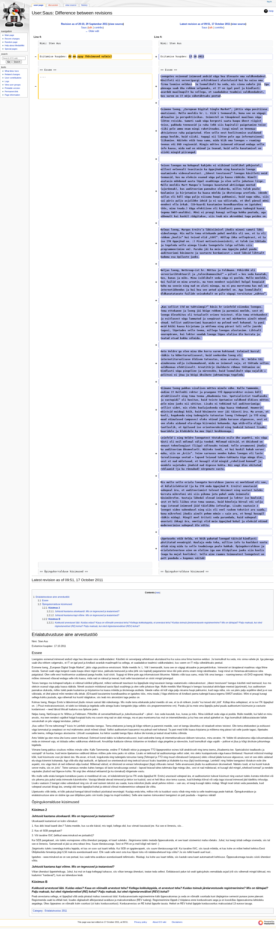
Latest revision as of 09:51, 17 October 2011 (205, 24)
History (84, 5)
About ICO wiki (159, 922)
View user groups (13, 85)
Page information (12, 95)
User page (38, 5)
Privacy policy (140, 922)
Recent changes (12, 39)
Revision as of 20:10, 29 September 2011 (84, 24)
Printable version (12, 88)
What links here (12, 71)
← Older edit (92, 31)
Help (271, 11)
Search (4, 54)
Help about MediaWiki (14, 45)
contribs (98, 27)
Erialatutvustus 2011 (56, 910)
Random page (11, 42)
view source (116, 24)
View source (70, 5)
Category (38, 910)
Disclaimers (177, 922)
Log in (269, 1)
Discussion (53, 5)
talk (90, 27)
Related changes (12, 74)
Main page (9, 35)
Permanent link (11, 91)
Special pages (11, 49)
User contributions (13, 78)
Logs (7, 81)
